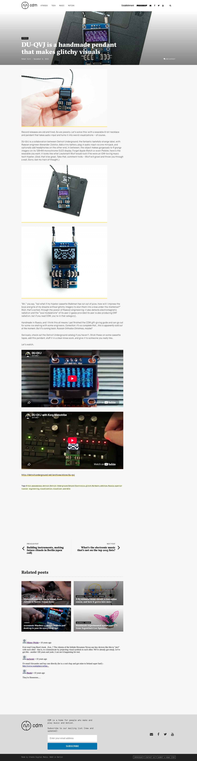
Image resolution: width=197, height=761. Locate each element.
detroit (46, 486)
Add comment (170, 59)
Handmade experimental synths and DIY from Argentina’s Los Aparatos (96, 626)
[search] (170, 5)
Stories (44, 5)
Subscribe (72, 746)
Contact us (150, 757)
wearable (66, 489)
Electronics (80, 486)
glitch (88, 486)
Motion (71, 5)
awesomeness (37, 486)
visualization (46, 489)
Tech (53, 5)
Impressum (138, 757)
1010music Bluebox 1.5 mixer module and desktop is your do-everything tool (44, 626)
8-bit (28, 486)
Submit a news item (166, 757)
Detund (71, 486)
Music (61, 5)
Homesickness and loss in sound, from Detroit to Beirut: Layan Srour (43, 600)
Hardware (95, 486)
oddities (104, 486)
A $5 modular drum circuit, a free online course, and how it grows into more (96, 600)
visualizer (57, 489)
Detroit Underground (59, 486)
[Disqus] (72, 671)
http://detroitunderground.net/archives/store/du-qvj (48, 475)
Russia (111, 486)
